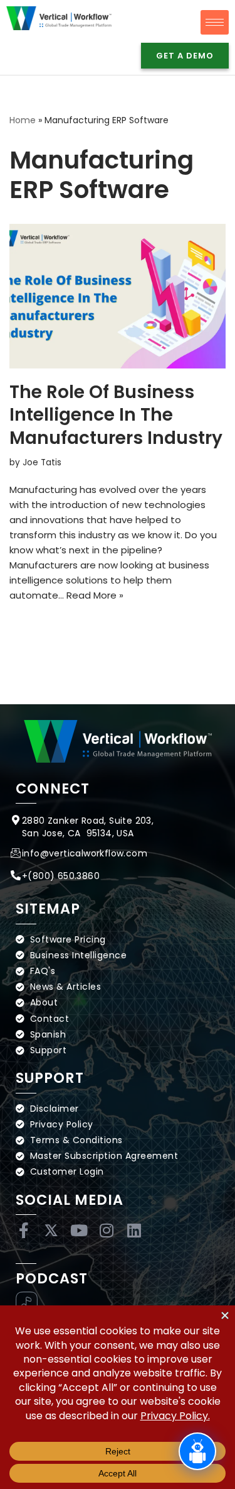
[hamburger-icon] (215, 22)
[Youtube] (78, 1230)
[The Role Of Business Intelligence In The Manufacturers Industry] (117, 296)
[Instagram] (106, 1230)
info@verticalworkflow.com (84, 853)
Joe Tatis (42, 462)
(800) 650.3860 (64, 876)
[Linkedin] (134, 1230)
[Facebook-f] (23, 1230)
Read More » (94, 595)
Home (22, 120)
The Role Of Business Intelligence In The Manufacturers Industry (115, 415)
